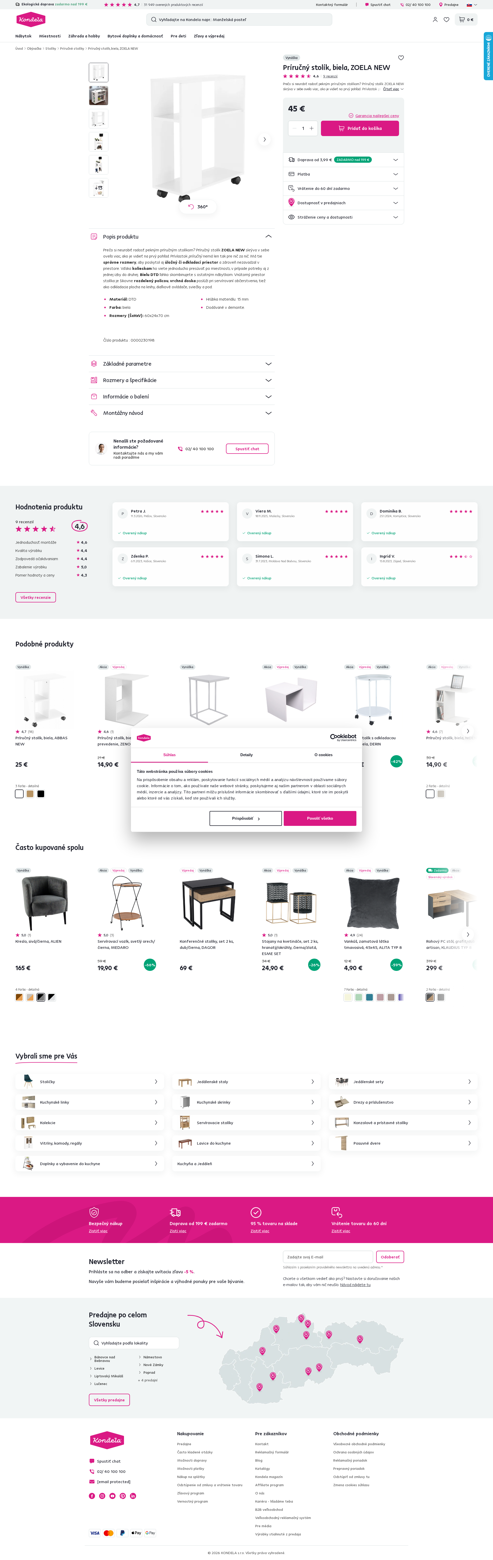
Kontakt (262, 1444)
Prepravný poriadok (349, 1468)
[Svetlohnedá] (391, 997)
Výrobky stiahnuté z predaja (278, 1534)
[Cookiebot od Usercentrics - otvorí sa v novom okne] (333, 738)
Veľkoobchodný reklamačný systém (283, 1517)
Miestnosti (50, 35)
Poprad (149, 1372)
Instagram (102, 1496)
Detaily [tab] (246, 755)
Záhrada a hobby (84, 35)
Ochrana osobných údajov (353, 1452)
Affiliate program (269, 1485)
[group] (198, 139)
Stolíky (50, 48)
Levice (99, 1368)
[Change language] (472, 5)
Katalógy (262, 1468)
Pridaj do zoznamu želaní (401, 58)
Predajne (451, 5)
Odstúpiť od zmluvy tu (351, 1476)
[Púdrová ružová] (380, 997)
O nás (259, 1493)
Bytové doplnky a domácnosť (135, 35)
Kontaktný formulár (332, 5)
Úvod (19, 48)
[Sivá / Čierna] (41, 997)
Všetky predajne (109, 1399)
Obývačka (34, 48)
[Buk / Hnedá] (19, 997)
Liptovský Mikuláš (108, 1376)
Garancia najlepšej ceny (377, 116)
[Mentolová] (359, 997)
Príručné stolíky (72, 48)
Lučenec (100, 1383)
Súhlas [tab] (169, 755)
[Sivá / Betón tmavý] (441, 997)
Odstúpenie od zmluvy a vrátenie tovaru (209, 1485)
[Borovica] (30, 794)
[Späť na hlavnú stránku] (30, 19)
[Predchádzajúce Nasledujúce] (44, 700)
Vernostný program (192, 1501)
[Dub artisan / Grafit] (430, 997)
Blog (258, 1460)
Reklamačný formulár (272, 1452)
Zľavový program (190, 1493)
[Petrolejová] (369, 997)
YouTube (112, 1496)
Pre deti (178, 35)
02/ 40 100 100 (418, 5)
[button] (343, 160)
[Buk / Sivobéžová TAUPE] (30, 997)
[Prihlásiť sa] (435, 19)
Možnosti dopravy (192, 1460)
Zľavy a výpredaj (209, 35)
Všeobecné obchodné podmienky (359, 1444)
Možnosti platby (190, 1468)
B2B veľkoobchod (269, 1509)
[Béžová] (348, 997)
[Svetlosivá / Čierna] (52, 997)
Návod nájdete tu (355, 1284)
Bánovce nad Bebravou (104, 1358)
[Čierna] (41, 794)
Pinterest (123, 1496)
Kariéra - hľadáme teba (274, 1501)
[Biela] (19, 794)
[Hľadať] (152, 19)
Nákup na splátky (191, 1476)
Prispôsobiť (242, 818)
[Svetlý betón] (441, 794)
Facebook (92, 1496)
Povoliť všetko (320, 818)
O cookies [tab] (324, 755)
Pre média (263, 1526)
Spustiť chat (381, 5)
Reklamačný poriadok (350, 1460)
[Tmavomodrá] (402, 997)
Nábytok (23, 35)
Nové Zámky (153, 1365)
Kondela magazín (269, 1476)
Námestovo (153, 1357)
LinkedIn (133, 1496)
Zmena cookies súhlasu (351, 1485)
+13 (98, 187)
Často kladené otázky (195, 1452)
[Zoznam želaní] (446, 19)
